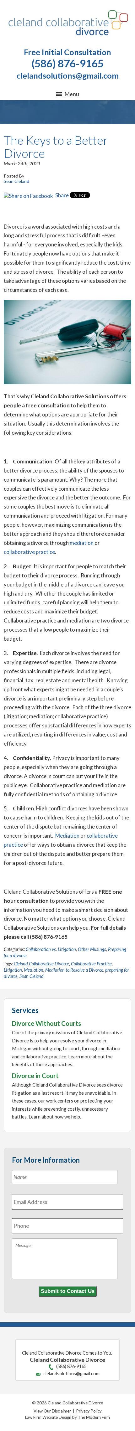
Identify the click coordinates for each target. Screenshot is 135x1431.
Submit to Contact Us (67, 1291)
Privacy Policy (89, 1410)
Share (61, 195)
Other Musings (92, 949)
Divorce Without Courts (46, 1023)
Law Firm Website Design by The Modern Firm (67, 1417)
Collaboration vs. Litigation (51, 949)
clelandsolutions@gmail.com (68, 75)
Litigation (13, 970)
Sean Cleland (31, 976)
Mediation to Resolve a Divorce (74, 970)
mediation (82, 543)
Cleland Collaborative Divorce (41, 963)
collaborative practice (29, 552)
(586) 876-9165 (67, 63)
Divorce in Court (35, 1075)
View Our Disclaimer (52, 1410)
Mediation (67, 835)
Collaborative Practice (91, 963)
